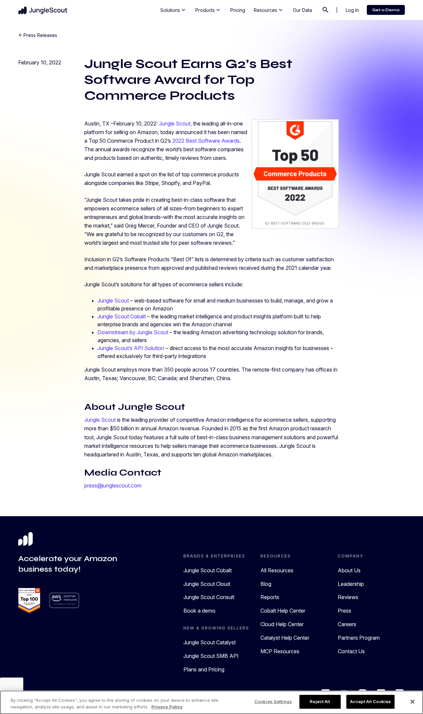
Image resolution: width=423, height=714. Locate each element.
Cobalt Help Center (282, 610)
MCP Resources (279, 651)
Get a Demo (386, 10)
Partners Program (359, 637)
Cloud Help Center (282, 624)
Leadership (351, 584)
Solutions (173, 10)
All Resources (276, 570)
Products (208, 10)
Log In (352, 10)
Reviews (348, 597)
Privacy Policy (167, 706)
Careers (347, 624)
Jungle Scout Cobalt (207, 570)
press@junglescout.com (112, 485)
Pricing (237, 10)
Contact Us (351, 651)
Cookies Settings (273, 701)
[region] (211, 702)
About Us (349, 570)
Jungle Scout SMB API (211, 656)
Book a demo (199, 610)
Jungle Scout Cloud (206, 584)
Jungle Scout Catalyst (209, 642)
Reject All (320, 701)
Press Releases (40, 35)
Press (344, 610)
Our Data (302, 10)
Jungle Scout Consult (208, 597)
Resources (269, 10)
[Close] (412, 702)
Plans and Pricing (203, 669)
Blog (265, 584)
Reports (269, 597)
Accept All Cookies (370, 701)
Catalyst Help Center (284, 637)
